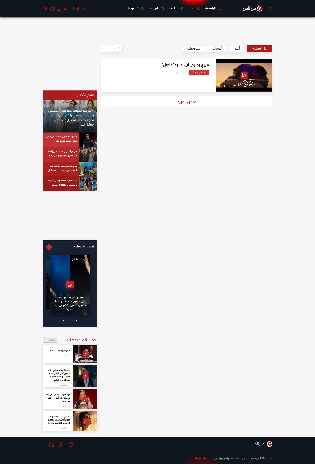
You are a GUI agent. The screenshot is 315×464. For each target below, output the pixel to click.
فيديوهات (132, 8)
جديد (192, 8)
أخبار (237, 48)
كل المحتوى (259, 48)
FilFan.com (266, 458)
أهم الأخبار (85, 95)
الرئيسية (210, 8)
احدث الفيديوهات (72, 340)
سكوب (174, 8)
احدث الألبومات (84, 246)
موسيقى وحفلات (199, 72)
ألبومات (154, 8)
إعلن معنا (201, 458)
